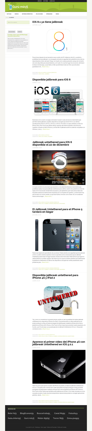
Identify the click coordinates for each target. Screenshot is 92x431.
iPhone (45, 136)
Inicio (7, 17)
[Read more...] (45, 66)
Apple (39, 72)
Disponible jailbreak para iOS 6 (51, 79)
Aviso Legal (43, 427)
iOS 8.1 (43, 73)
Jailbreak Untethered (54, 269)
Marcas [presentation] (20, 31)
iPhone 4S (50, 336)
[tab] (11, 32)
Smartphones (71, 336)
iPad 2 (46, 336)
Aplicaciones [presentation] (12, 31)
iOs (42, 72)
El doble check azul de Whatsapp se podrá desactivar (17, 35)
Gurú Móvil (20, 6)
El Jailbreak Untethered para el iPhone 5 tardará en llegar (57, 210)
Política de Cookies (61, 427)
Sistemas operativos (51, 72)
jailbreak (47, 73)
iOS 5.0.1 (43, 336)
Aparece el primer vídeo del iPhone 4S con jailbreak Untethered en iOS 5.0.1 (58, 343)
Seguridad (62, 269)
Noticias (47, 135)
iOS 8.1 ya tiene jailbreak (47, 21)
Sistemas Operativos (62, 336)
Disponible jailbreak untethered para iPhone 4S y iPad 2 (55, 276)
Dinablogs (37, 427)
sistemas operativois (54, 203)
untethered (62, 203)
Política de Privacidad (52, 427)
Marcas (45, 72)
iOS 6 (43, 136)
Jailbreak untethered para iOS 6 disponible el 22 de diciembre (52, 143)
